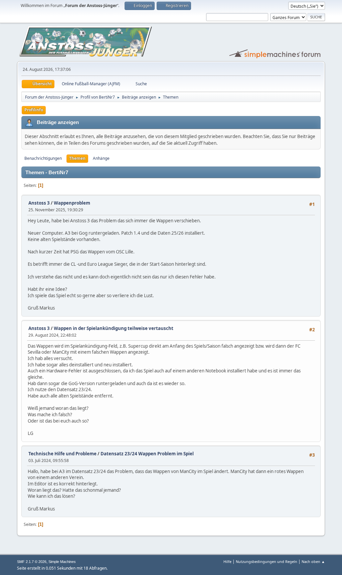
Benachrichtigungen (43, 158)
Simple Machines (62, 562)
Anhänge (101, 158)
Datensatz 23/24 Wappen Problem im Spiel (147, 454)
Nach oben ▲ (313, 561)
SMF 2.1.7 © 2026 (31, 562)
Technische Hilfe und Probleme (62, 454)
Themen (77, 158)
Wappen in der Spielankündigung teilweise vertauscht (113, 328)
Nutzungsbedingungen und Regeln (266, 561)
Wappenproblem (72, 203)
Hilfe (227, 561)
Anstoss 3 (39, 203)
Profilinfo (33, 110)
